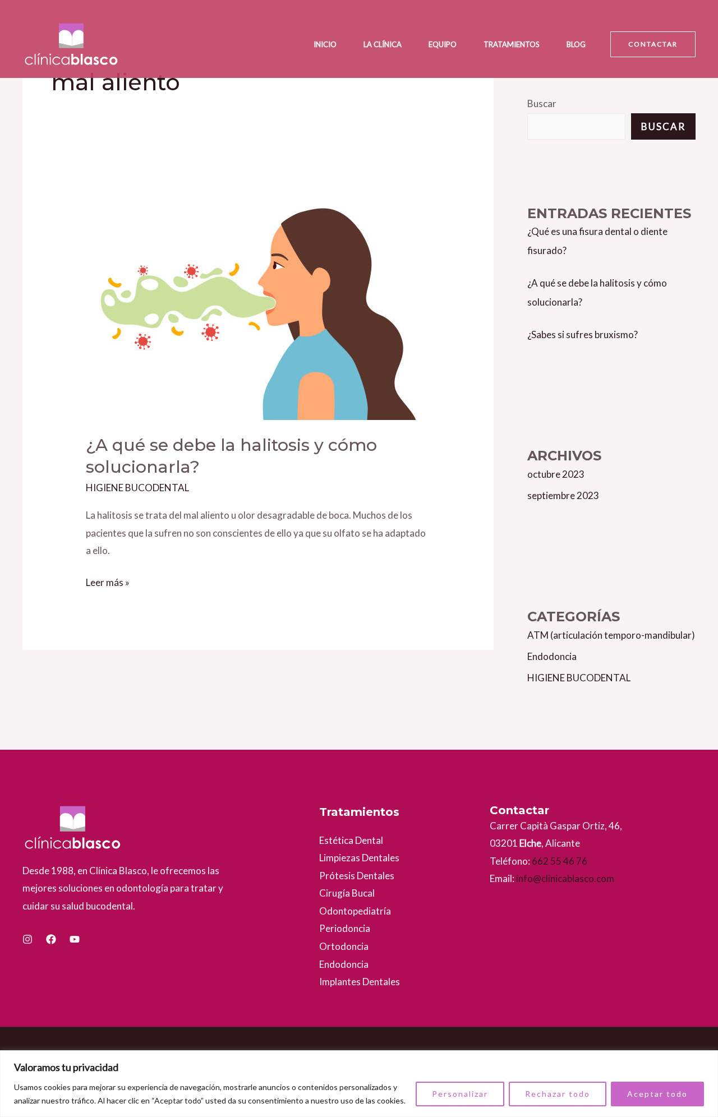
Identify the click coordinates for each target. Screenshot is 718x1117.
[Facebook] (51, 939)
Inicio (325, 44)
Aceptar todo (657, 1093)
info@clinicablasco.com (564, 878)
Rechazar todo (557, 1093)
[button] (653, 44)
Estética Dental (351, 840)
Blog (576, 44)
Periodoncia (344, 928)
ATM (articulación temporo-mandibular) (611, 635)
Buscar (541, 103)
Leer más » (108, 581)
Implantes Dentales (359, 981)
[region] (359, 1083)
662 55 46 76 (559, 861)
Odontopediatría (355, 911)
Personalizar (460, 1093)
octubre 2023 (555, 474)
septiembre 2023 (563, 495)
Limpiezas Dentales (359, 858)
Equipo (443, 44)
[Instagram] (27, 939)
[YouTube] (75, 939)
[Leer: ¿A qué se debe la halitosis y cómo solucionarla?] (257, 298)
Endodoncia (552, 656)
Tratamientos (512, 44)
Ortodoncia (344, 946)
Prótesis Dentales (356, 875)
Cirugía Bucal (347, 893)
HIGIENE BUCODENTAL (137, 487)
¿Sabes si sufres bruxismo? (582, 334)
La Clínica (382, 44)
